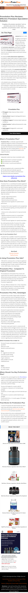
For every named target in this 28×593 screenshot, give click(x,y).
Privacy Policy (17, 580)
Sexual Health (15, 583)
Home (2, 8)
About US (8, 579)
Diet (10, 583)
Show (25, 32)
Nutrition (3, 583)
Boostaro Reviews (14, 253)
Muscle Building (23, 583)
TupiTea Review (14, 255)
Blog (7, 583)
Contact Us (14, 579)
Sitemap (19, 579)
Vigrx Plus (21, 148)
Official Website (23, 377)
